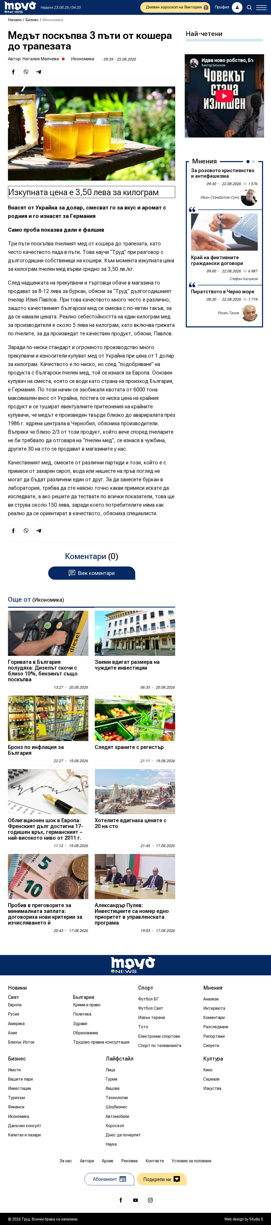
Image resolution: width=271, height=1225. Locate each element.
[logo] (20, 7)
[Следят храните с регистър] (135, 718)
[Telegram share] (38, 72)
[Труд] (133, 965)
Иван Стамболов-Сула (219, 197)
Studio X (256, 1219)
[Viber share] (26, 72)
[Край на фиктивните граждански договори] (224, 232)
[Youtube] (135, 1200)
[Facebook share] (13, 72)
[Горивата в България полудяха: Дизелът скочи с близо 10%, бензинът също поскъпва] (48, 633)
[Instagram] (150, 1200)
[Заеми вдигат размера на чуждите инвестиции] (135, 633)
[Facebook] (120, 1200)
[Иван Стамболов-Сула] (249, 197)
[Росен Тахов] (249, 313)
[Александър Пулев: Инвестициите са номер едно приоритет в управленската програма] (135, 876)
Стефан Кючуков (243, 279)
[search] (249, 7)
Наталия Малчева (40, 58)
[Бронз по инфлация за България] (48, 718)
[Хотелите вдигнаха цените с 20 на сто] (135, 791)
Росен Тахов (228, 313)
